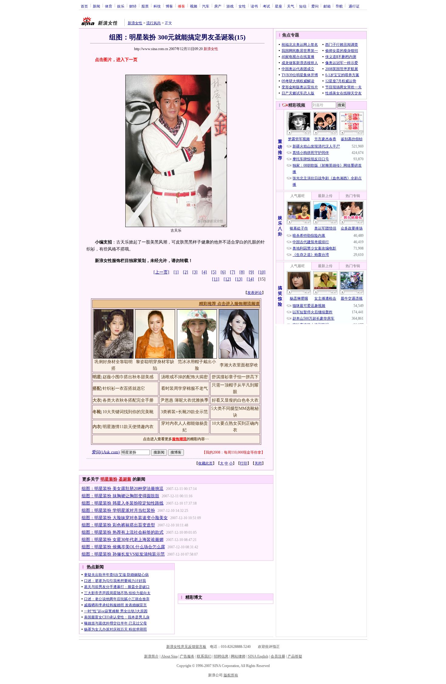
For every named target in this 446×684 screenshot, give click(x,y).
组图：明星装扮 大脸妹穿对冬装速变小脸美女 (125, 518)
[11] (215, 279)
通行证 (354, 6)
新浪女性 (135, 23)
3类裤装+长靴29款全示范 (184, 412)
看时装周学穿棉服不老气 (184, 388)
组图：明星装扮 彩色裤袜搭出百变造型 (118, 525)
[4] (204, 272)
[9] (251, 272)
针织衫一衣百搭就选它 (124, 388)
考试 (266, 6)
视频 (193, 6)
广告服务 (187, 656)
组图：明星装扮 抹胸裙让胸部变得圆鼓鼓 (120, 496)
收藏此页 (205, 463)
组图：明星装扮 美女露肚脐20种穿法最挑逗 (123, 488)
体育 (108, 6)
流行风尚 (153, 23)
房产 (217, 6)
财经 (133, 6)
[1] (176, 272)
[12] (227, 279)
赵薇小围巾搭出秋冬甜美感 (128, 377)
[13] (238, 279)
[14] (250, 279)
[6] (223, 272)
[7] (232, 272)
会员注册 (278, 656)
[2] (185, 272)
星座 (278, 6)
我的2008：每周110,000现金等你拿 (233, 452)
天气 (290, 6)
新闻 (96, 6)
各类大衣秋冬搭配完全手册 (128, 400)
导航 (339, 6)
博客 (169, 6)
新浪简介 (151, 656)
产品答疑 (295, 656)
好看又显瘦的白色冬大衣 (235, 400)
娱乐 (120, 6)
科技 (157, 6)
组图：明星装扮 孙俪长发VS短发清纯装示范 (123, 554)
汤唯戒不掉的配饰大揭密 (184, 377)
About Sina (169, 656)
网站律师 (238, 656)
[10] (261, 272)
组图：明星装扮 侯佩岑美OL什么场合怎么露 (123, 547)
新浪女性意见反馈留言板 (186, 647)
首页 (84, 6)
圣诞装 (125, 479)
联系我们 (204, 656)
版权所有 (231, 675)
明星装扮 (108, 479)
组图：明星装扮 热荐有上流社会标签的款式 (123, 532)
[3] (195, 272)
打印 (243, 463)
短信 (302, 6)
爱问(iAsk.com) (106, 452)
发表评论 (254, 293)
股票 (145, 6)
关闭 (258, 463)
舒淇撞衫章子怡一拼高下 (235, 377)
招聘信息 (221, 656)
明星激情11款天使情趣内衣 (128, 426)
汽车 (205, 6)
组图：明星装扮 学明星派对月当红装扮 (118, 510)
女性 (242, 6)
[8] (242, 272)
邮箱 (327, 6)
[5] (213, 272)
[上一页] (161, 272)
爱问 (315, 6)
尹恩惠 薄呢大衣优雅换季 (184, 400)
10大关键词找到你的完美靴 (128, 412)
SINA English (258, 656)
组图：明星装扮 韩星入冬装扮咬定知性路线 (123, 503)
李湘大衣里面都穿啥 (239, 365)
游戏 (230, 6)
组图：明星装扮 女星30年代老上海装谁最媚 (123, 539)
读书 (254, 6)
